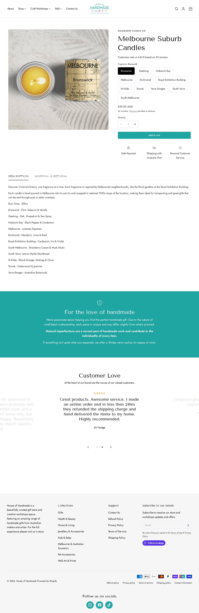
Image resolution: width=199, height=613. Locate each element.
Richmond (147, 81)
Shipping (133, 111)
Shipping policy (164, 582)
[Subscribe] (188, 525)
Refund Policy (115, 519)
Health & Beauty (66, 519)
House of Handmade (26, 581)
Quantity (122, 117)
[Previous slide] (88, 446)
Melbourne (128, 81)
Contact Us (114, 513)
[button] (176, 9)
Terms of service (146, 582)
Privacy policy (129, 582)
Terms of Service (117, 531)
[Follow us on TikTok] (109, 605)
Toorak (140, 89)
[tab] (96, 447)
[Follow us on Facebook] (99, 605)
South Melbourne (130, 98)
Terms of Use (177, 532)
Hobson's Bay (163, 71)
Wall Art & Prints (67, 561)
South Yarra (180, 90)
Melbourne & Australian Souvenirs (71, 546)
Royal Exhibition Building (172, 80)
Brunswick (126, 71)
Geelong (144, 71)
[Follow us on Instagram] (90, 605)
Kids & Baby (64, 538)
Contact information (183, 582)
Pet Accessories (66, 554)
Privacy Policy (116, 525)
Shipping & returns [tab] (51, 176)
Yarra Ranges (159, 90)
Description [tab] (18, 176)
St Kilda (126, 90)
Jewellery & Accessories (71, 531)
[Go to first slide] (110, 446)
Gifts (60, 513)
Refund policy (113, 582)
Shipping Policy (116, 538)
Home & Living (66, 525)
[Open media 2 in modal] (102, 35)
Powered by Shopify (47, 581)
